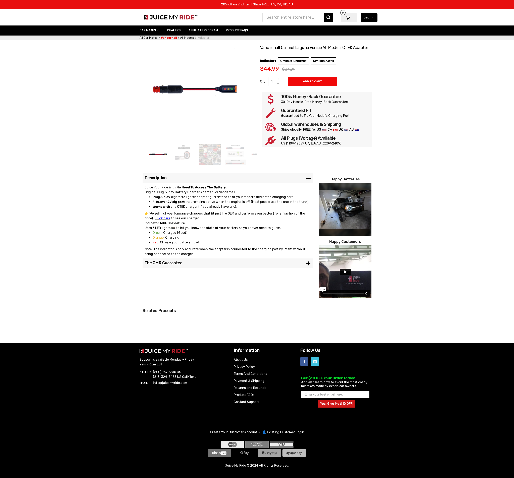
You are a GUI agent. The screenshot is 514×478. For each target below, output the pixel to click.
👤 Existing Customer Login (283, 432)
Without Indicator (293, 61)
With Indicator (323, 61)
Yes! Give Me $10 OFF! (336, 404)
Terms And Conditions (250, 374)
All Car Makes (149, 38)
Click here (162, 218)
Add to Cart (312, 81)
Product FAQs (244, 395)
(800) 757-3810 (164, 372)
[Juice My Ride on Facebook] (304, 361)
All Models (187, 38)
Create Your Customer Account (233, 432)
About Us (241, 360)
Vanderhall (169, 38)
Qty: (263, 81)
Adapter (203, 38)
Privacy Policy (244, 367)
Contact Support (246, 402)
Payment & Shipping (249, 381)
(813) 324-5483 (164, 377)
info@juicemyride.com (170, 383)
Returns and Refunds (250, 388)
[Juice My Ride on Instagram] (315, 361)
